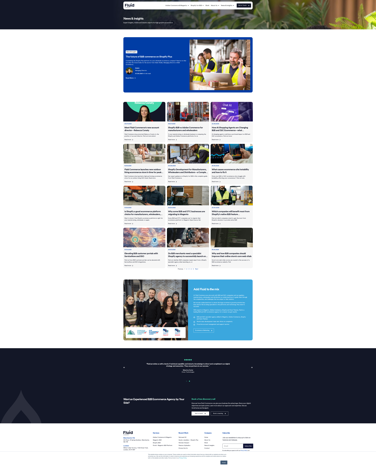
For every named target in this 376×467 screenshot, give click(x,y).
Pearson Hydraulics (184, 445)
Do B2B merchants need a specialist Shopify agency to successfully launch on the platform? (187, 256)
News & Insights (131, 51)
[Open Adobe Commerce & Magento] (188, 5)
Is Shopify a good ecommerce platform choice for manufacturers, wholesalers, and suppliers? (142, 214)
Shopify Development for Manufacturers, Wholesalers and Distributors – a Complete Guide (188, 172)
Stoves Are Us (183, 448)
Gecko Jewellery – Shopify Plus (188, 440)
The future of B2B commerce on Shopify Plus (149, 57)
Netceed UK (182, 437)
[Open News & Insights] (233, 5)
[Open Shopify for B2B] (203, 5)
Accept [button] (224, 462)
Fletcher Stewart (184, 443)
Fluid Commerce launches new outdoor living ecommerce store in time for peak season (142, 172)
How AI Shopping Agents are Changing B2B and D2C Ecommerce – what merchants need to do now (230, 130)
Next (196, 269)
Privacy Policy (183, 458)
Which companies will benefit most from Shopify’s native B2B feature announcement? (230, 214)
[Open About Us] (218, 5)
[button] (124, 367)
